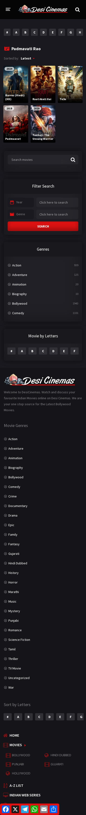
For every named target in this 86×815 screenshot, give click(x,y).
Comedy (18, 313)
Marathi (13, 592)
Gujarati (13, 553)
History (13, 573)
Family (12, 534)
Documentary (17, 506)
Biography (19, 294)
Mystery (14, 611)
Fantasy (14, 544)
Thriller (13, 659)
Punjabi (13, 620)
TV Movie (14, 668)
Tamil (12, 649)
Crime (12, 496)
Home (14, 735)
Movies (16, 744)
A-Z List (16, 785)
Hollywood (21, 773)
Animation (19, 284)
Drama (12, 515)
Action (16, 265)
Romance (15, 630)
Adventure (19, 275)
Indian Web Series (25, 795)
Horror (13, 582)
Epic (11, 525)
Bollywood (19, 303)
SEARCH (43, 226)
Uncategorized (19, 678)
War (11, 687)
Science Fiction (19, 639)
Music (12, 601)
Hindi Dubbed (17, 563)
